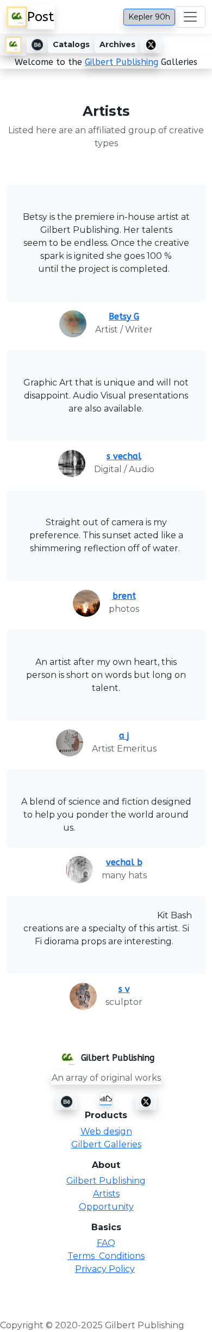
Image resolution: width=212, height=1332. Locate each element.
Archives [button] (117, 44)
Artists (106, 1194)
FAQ (106, 1243)
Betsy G (124, 316)
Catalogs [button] (71, 44)
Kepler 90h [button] (149, 17)
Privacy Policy (105, 1269)
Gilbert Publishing (121, 62)
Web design (106, 1131)
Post (40, 16)
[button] (13, 45)
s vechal (124, 456)
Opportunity (106, 1207)
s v (124, 989)
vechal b (124, 862)
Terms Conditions (106, 1256)
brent (124, 596)
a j (124, 735)
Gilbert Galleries (106, 1144)
